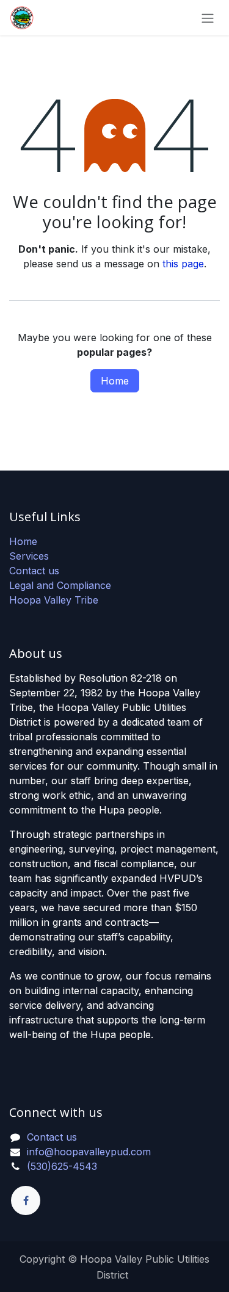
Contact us (34, 571)
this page (183, 264)
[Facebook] (25, 1200)
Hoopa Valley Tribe (53, 600)
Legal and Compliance (60, 585)
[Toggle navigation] (207, 18)
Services (29, 556)
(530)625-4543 (62, 1166)
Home (115, 381)
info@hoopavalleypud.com (89, 1152)
